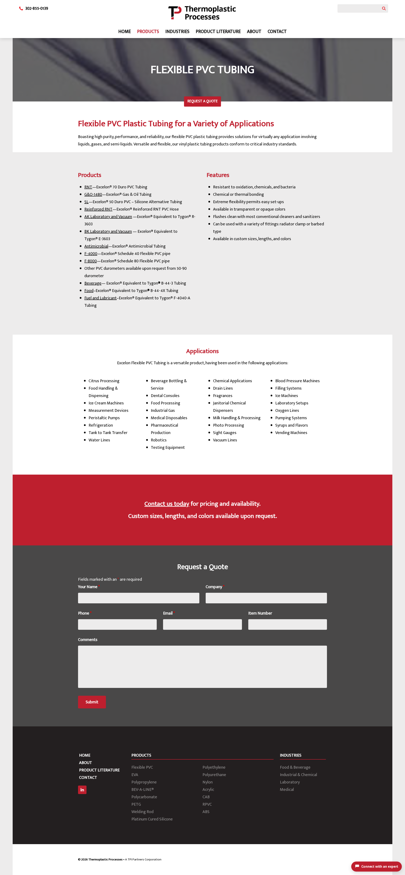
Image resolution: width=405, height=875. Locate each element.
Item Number (260, 613)
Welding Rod (142, 811)
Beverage (92, 283)
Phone (85, 613)
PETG (136, 804)
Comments (87, 639)
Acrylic (208, 789)
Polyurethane (214, 774)
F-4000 (90, 253)
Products (148, 32)
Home (124, 32)
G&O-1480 (93, 194)
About (254, 32)
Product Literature (218, 32)
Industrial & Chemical (298, 774)
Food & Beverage (295, 767)
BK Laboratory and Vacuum (108, 231)
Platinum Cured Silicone (152, 819)
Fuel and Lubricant (100, 298)
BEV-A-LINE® (142, 789)
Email (169, 613)
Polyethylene (213, 767)
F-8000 (90, 261)
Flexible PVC (142, 767)
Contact (277, 32)
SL (86, 201)
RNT (88, 187)
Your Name (89, 586)
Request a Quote (203, 101)
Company (215, 586)
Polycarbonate (144, 797)
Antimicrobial (96, 246)
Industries (177, 32)
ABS (205, 811)
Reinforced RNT (98, 209)
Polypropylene (144, 782)
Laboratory (290, 782)
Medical (287, 789)
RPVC (207, 804)
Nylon (207, 782)
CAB (206, 797)
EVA (134, 774)
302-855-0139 (36, 8)
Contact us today (166, 503)
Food (88, 290)
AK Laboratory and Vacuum (108, 216)
